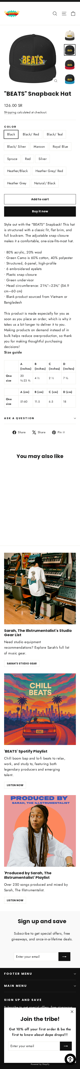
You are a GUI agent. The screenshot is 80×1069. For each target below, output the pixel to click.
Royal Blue (60, 146)
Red (28, 158)
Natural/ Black (45, 183)
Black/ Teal (55, 134)
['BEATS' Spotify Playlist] (40, 709)
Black (11, 134)
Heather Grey (16, 183)
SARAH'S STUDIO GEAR (22, 663)
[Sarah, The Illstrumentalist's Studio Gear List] (40, 588)
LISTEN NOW (15, 785)
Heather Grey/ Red (49, 171)
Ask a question (19, 418)
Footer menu (18, 974)
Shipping (10, 112)
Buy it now (40, 211)
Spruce (12, 158)
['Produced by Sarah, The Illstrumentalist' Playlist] (40, 831)
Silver (43, 158)
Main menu (15, 986)
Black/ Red (31, 134)
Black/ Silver (16, 146)
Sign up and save (23, 1000)
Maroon (39, 146)
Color (10, 126)
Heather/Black (17, 171)
